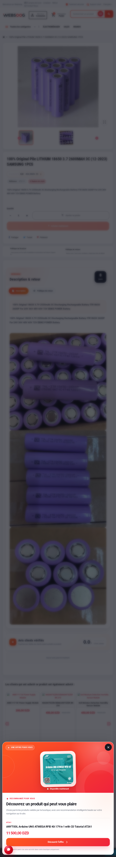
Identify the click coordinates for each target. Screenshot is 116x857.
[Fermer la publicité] (108, 747)
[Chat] (8, 849)
